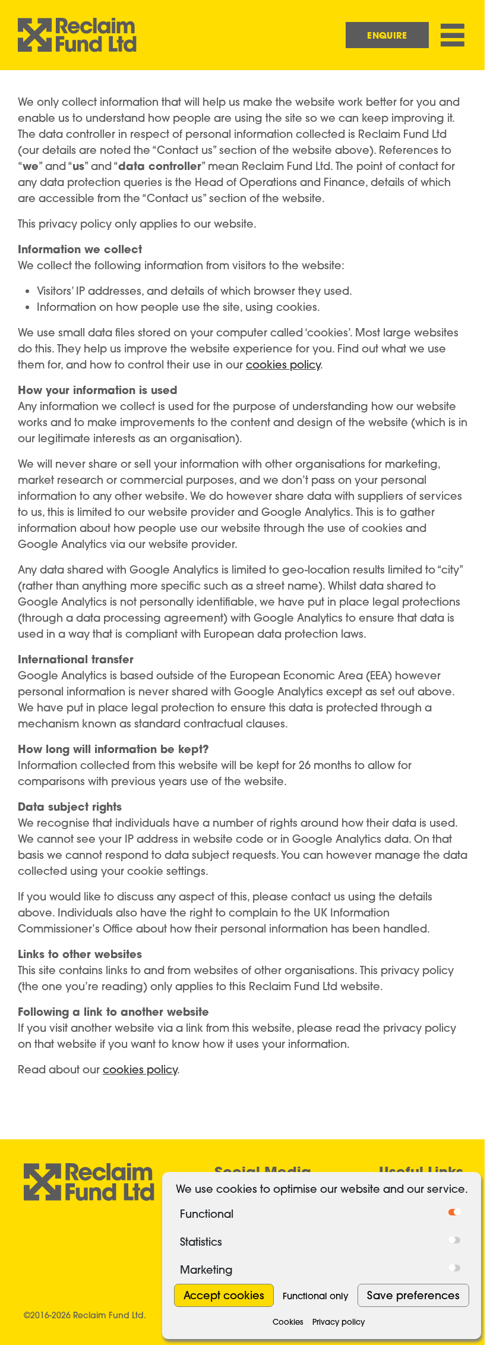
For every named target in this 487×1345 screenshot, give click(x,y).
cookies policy (283, 364)
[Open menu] (452, 35)
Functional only (316, 1296)
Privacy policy (338, 1322)
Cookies (288, 1322)
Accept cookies (224, 1295)
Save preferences (413, 1295)
